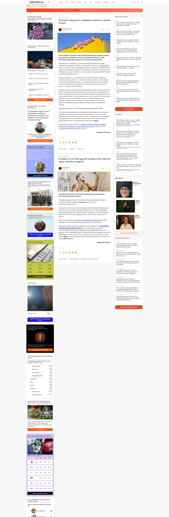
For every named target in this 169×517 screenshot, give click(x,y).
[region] (40, 317)
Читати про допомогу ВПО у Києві (40, 209)
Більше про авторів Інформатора (129, 233)
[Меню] (48, 2)
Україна (61, 2)
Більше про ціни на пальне (40, 493)
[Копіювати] (109, 29)
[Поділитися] (106, 29)
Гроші (85, 2)
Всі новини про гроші (40, 276)
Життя (67, 2)
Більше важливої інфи (129, 307)
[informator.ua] (36, 2)
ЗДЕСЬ (96, 121)
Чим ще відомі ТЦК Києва (40, 175)
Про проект (106, 2)
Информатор (105, 65)
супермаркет (72, 149)
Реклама (113, 2)
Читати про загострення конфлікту (40, 140)
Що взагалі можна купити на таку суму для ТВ (40, 234)
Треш (91, 2)
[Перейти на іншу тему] (138, 2)
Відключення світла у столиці (88, 10)
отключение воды (74, 259)
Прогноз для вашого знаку (40, 350)
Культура (79, 2)
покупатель (81, 149)
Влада (72, 2)
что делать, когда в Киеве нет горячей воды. (87, 220)
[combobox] (49, 313)
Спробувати (40, 429)
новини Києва (62, 149)
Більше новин (129, 109)
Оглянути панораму (40, 100)
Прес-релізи (97, 2)
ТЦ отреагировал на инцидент (85, 126)
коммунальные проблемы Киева (89, 259)
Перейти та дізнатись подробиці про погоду (40, 319)
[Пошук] (142, 2)
